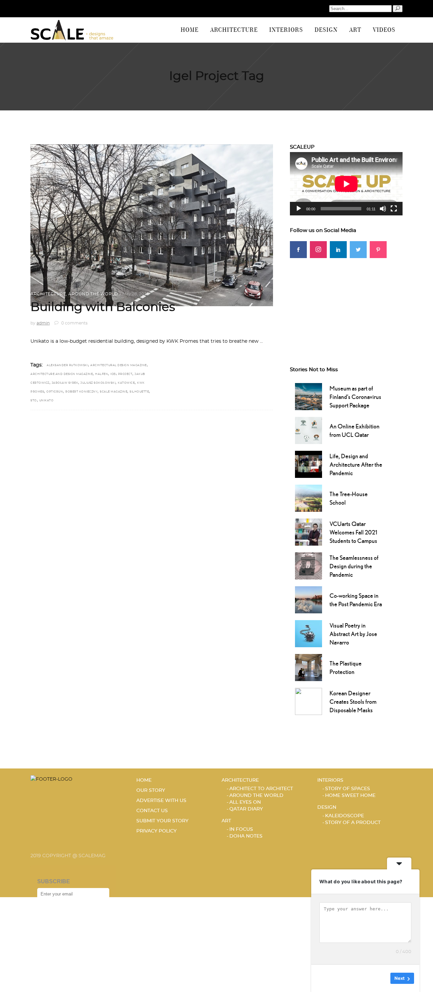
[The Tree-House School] (308, 497)
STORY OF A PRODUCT (353, 822)
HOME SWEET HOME (350, 795)
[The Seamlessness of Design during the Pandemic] (308, 565)
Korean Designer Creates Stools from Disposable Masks (353, 702)
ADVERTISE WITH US (161, 800)
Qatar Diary (246, 809)
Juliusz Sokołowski (98, 383)
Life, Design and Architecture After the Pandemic (355, 464)
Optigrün (54, 392)
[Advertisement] (346, 300)
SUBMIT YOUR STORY (162, 821)
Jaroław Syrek (65, 383)
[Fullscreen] (393, 208)
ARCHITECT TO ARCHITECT (261, 788)
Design (326, 807)
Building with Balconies (102, 307)
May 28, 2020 (135, 294)
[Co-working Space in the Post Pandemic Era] (308, 599)
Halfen (101, 374)
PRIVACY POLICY (156, 831)
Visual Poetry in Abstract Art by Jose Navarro (353, 634)
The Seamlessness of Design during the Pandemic (354, 566)
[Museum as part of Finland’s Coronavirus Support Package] (308, 396)
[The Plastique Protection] (308, 667)
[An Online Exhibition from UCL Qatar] (308, 430)
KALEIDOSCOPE (344, 816)
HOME (144, 780)
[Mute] (383, 208)
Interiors (330, 780)
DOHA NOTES (246, 836)
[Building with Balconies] (151, 225)
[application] (346, 183)
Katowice (126, 383)
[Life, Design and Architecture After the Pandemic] (308, 464)
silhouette (139, 392)
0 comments (74, 323)
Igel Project (121, 374)
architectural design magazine (118, 365)
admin (43, 323)
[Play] (298, 208)
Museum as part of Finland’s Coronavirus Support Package (355, 397)
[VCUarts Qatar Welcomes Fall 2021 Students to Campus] (308, 531)
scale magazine (113, 392)
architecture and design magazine (61, 374)
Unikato (46, 400)
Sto (33, 400)
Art (226, 821)
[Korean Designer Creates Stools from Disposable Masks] (308, 701)
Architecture (48, 294)
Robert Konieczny (81, 392)
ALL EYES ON (245, 802)
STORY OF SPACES (347, 788)
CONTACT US (152, 810)
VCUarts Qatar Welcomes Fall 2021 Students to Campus (353, 532)
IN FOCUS (241, 829)
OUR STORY (150, 790)
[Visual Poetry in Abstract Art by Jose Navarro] (308, 633)
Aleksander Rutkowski (67, 365)
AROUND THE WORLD (93, 294)
